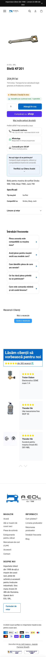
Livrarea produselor (34, 523)
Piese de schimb (10, 530)
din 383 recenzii (24, 363)
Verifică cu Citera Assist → (24, 170)
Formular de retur (11, 608)
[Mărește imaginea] (24, 40)
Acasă (6, 519)
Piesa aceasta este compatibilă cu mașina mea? (19, 241)
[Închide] (42, 3)
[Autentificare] (35, 11)
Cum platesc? (31, 519)
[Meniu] (4, 11)
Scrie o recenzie (23, 321)
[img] (11, 363)
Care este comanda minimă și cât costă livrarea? (21, 288)
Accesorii (7, 550)
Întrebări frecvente (33, 535)
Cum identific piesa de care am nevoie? (21, 266)
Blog (27, 539)
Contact (6, 554)
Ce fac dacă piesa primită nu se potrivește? (20, 277)
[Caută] (29, 11)
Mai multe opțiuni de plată (24, 120)
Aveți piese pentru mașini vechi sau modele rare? (20, 254)
